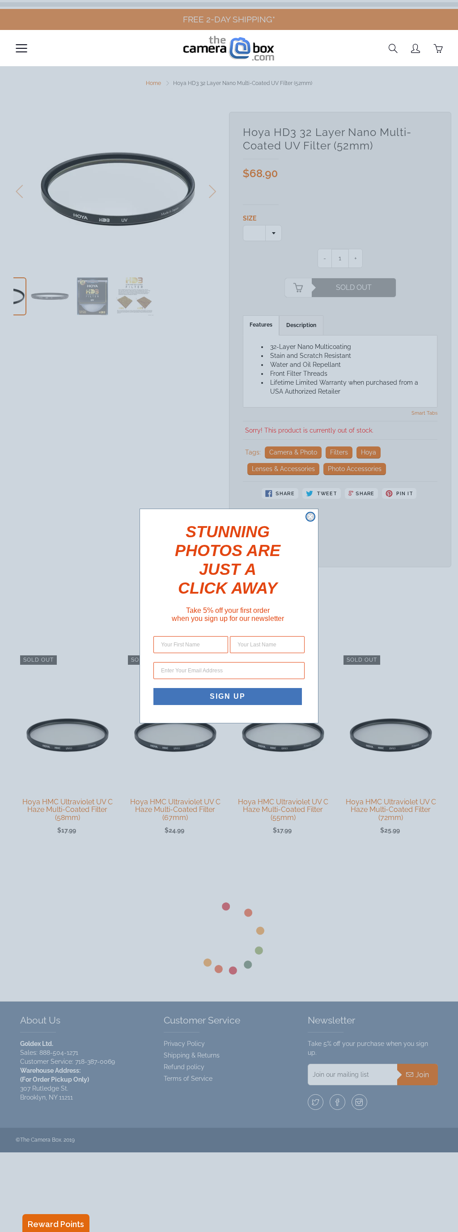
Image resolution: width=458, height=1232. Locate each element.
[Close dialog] (310, 516)
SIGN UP (228, 696)
